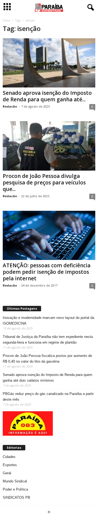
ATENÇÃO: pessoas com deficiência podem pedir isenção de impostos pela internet (46, 272)
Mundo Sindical (15, 481)
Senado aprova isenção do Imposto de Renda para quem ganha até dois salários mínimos (47, 377)
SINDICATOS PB (16, 497)
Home (6, 20)
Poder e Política (15, 489)
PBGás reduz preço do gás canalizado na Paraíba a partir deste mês (48, 396)
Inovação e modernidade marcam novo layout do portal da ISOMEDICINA (48, 320)
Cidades (9, 457)
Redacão (10, 106)
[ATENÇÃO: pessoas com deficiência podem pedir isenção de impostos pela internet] (49, 235)
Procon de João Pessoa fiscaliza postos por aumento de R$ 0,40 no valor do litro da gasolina (47, 358)
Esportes (10, 465)
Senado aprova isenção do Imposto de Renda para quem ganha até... (47, 96)
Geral (7, 473)
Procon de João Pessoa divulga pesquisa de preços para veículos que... (44, 182)
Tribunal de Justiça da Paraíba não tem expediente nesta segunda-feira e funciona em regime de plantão (48, 339)
